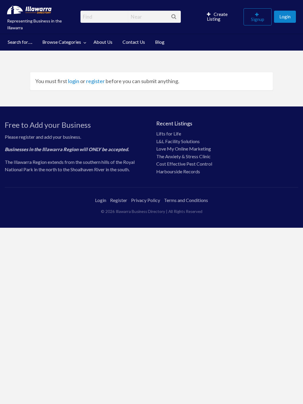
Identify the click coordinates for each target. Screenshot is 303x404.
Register (118, 200)
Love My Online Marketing (183, 148)
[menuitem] (223, 16)
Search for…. (20, 42)
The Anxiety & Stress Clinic (183, 156)
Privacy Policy (145, 200)
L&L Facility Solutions (178, 141)
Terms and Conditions (186, 200)
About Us (103, 42)
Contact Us (134, 42)
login (73, 81)
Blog (160, 42)
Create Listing (217, 17)
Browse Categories (61, 42)
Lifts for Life (168, 133)
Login (285, 16)
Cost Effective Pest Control (184, 164)
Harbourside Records (178, 171)
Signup (257, 19)
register (95, 81)
